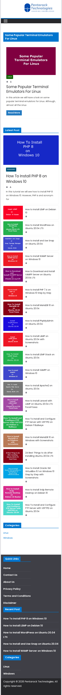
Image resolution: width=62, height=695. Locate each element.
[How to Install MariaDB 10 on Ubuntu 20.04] (13, 308)
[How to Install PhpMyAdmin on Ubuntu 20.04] (13, 324)
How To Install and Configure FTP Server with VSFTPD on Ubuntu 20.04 (40, 508)
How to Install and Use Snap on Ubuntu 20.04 (39, 242)
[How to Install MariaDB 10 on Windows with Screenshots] (13, 440)
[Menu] (5, 21)
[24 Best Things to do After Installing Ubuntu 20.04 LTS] (13, 456)
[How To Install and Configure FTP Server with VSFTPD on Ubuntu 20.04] (13, 510)
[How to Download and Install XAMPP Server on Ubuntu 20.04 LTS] (13, 276)
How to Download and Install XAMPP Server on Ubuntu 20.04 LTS (40, 274)
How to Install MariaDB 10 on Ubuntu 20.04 (39, 307)
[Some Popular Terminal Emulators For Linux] (31, 61)
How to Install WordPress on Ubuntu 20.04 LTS (39, 227)
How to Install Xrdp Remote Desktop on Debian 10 (39, 491)
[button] (6, 10)
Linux (10, 77)
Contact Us (10, 575)
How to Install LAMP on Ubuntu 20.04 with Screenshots (36, 339)
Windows (11, 169)
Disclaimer (9, 603)
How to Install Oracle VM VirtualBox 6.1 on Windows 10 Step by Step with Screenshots (39, 473)
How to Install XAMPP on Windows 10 (37, 371)
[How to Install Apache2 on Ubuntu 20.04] (13, 389)
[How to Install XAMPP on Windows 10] (13, 373)
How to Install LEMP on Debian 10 (40, 211)
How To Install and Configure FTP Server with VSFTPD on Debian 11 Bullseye (40, 422)
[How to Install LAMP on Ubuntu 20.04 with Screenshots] (13, 341)
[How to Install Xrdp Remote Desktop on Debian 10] (13, 493)
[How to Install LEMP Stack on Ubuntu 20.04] (13, 358)
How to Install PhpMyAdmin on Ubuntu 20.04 (39, 322)
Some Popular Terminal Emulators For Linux (27, 89)
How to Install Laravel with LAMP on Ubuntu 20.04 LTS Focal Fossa (39, 404)
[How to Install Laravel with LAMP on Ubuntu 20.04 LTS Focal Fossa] (13, 405)
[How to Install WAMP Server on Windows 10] (13, 259)
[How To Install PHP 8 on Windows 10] (31, 150)
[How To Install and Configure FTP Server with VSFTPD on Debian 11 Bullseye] (13, 423)
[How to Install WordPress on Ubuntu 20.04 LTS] (13, 228)
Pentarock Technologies (39, 681)
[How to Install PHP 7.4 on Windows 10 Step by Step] (13, 293)
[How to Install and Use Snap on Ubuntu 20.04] (13, 244)
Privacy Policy (12, 589)
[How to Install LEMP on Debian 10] (13, 212)
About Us (8, 582)
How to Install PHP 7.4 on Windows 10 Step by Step (38, 291)
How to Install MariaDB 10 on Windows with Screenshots (39, 439)
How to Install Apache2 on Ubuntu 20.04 (38, 387)
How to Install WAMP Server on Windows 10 (39, 258)
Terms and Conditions (17, 596)
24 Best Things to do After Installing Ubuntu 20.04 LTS (39, 454)
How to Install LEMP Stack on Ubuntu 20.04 (39, 356)
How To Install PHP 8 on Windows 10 (26, 179)
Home (7, 568)
